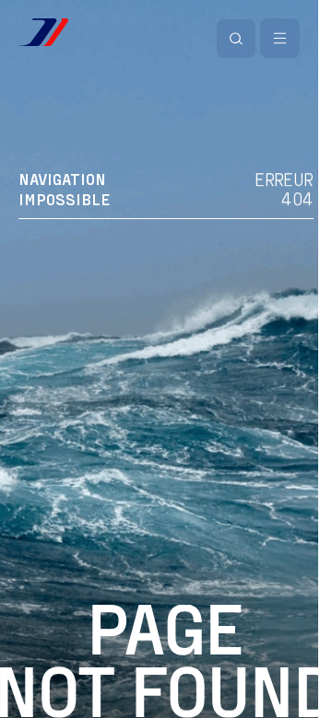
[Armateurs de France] (43, 32)
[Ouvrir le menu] (280, 38)
